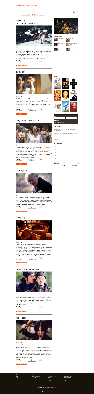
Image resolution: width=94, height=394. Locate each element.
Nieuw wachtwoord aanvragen (59, 122)
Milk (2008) (72, 38)
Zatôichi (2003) (21, 171)
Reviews (22, 12)
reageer (18, 65)
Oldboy (26, 347)
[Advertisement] (33, 18)
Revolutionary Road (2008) (73, 44)
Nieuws (32, 12)
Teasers (49, 381)
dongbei (55, 146)
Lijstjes (65, 380)
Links (37, 12)
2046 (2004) (20, 218)
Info (40, 12)
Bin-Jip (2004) (21, 72)
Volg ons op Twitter (57, 141)
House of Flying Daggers (27, 303)
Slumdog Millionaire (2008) (61, 49)
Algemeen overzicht (36, 376)
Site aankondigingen (68, 381)
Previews (28, 12)
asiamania (41, 14)
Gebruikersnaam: (57, 116)
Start (18, 12)
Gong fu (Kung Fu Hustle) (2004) (27, 121)
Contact (44, 12)
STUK (31, 147)
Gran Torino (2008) (61, 38)
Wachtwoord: (68, 116)
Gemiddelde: (18, 60)
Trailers (49, 380)
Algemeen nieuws (67, 377)
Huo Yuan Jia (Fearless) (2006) (27, 23)
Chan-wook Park (33, 347)
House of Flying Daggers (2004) (27, 269)
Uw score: (30, 60)
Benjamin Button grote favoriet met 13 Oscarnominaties (63, 136)
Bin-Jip (43, 101)
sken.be (54, 387)
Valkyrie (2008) (60, 43)
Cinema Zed (45, 147)
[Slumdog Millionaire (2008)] (66, 33)
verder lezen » (24, 65)
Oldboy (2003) (21, 318)
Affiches (49, 377)
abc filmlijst (34, 14)
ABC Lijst (34, 377)
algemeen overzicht (25, 14)
